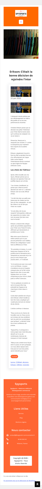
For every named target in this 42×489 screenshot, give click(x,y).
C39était (19, 362)
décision (25, 362)
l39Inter (19, 365)
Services (21, 413)
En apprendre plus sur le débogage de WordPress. (20, 480)
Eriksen (13, 365)
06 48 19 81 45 (22, 439)
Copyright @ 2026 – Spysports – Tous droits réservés (21, 460)
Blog (21, 418)
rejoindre (26, 365)
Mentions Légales (21, 422)
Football (14, 356)
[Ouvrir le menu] (21, 22)
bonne (13, 362)
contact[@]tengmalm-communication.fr (22, 435)
